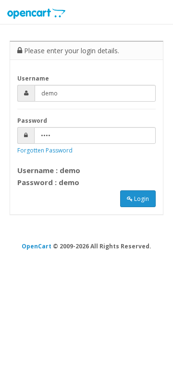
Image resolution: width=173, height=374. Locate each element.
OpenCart (36, 246)
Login (141, 199)
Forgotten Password (45, 150)
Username (33, 78)
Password (32, 121)
